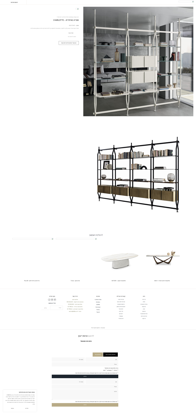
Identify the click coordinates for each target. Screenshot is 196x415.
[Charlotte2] (138, 61)
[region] (20, 401)
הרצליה (115, 370)
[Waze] (49, 299)
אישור (12, 408)
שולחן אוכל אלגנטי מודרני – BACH (162, 281)
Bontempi (71, 17)
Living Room (76, 17)
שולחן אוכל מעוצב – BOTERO (119, 281)
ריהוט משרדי (59, 17)
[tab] (110, 354)
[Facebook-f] (55, 299)
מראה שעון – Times (75, 281)
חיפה (104, 370)
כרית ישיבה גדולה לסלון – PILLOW (32, 281)
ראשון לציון (109, 370)
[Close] (35, 391)
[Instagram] (52, 299)
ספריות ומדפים (65, 17)
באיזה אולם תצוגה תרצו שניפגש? (111, 368)
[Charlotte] (138, 173)
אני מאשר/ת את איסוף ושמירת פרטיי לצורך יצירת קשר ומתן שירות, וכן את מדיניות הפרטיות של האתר (96, 373)
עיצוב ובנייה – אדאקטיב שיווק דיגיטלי (98, 327)
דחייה (26, 408)
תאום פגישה (14, 2)
